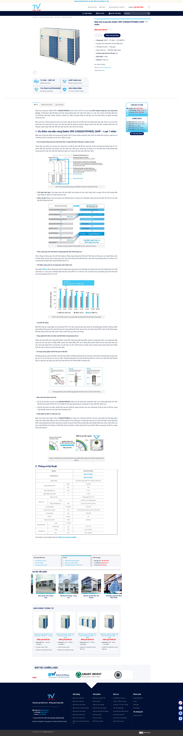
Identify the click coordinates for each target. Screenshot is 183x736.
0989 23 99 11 (141, 110)
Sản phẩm (87, 13)
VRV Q (45, 269)
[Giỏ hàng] (148, 7)
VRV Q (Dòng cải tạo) (66, 17)
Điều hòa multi (96, 701)
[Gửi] (148, 13)
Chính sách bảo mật (118, 721)
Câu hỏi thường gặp (118, 708)
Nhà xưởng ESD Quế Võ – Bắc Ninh (43, 596)
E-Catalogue (136, 708)
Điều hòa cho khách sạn (79, 714)
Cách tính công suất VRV (72, 560)
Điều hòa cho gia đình (78, 698)
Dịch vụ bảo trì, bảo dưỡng (120, 718)
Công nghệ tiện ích (138, 698)
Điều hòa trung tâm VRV (99, 698)
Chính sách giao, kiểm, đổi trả (120, 711)
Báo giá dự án (92, 7)
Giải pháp (101, 13)
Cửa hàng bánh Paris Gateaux (111, 596)
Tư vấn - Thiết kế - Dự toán (119, 701)
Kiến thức (102, 7)
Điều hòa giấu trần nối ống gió (101, 711)
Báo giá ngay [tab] (59, 104)
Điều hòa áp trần (97, 714)
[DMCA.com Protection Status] (145, 732)
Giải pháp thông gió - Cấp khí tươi (73, 565)
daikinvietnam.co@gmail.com (137, 114)
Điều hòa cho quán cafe (79, 718)
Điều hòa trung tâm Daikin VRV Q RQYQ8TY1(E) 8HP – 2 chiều (43, 634)
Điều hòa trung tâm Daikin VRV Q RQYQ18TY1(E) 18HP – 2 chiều (109, 635)
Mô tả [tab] (36, 104)
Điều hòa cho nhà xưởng (79, 711)
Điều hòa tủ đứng (97, 718)
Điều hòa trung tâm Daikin (46, 17)
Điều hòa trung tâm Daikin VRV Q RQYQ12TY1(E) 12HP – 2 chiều (65, 635)
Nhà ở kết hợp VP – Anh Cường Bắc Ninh (66, 596)
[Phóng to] (35, 72)
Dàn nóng (57, 17)
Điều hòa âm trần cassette (99, 708)
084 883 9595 (138, 7)
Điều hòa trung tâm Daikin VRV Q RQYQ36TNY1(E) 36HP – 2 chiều (87, 635)
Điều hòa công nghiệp (98, 704)
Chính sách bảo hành (118, 714)
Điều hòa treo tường (98, 721)
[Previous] (32, 589)
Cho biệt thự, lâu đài (40, 560)
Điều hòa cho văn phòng (79, 704)
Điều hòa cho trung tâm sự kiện (81, 708)
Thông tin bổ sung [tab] (46, 104)
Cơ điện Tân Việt (137, 715)
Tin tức (135, 701)
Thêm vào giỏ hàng (112, 35)
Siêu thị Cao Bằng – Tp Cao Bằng (89, 596)
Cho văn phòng (39, 563)
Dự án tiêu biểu (115, 13)
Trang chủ (35, 17)
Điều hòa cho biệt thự (78, 701)
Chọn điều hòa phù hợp (119, 698)
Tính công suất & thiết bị (116, 7)
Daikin (103, 70)
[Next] (120, 589)
